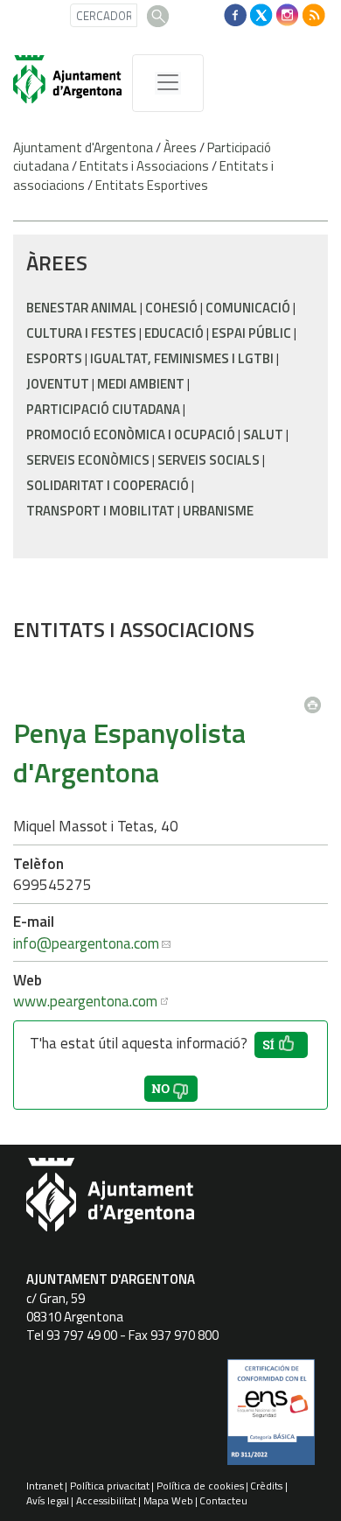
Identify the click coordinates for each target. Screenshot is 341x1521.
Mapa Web (168, 1500)
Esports (54, 358)
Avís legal (47, 1500)
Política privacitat (110, 1485)
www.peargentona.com (85, 1001)
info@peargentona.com (86, 943)
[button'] (281, 1045)
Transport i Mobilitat (100, 511)
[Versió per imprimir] (316, 699)
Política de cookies (200, 1485)
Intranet (44, 1485)
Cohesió (171, 308)
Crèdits (266, 1485)
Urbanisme (218, 511)
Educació (174, 333)
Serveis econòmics (88, 460)
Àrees (180, 147)
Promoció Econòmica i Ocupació (130, 434)
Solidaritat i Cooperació (107, 485)
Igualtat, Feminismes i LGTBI (182, 358)
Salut (263, 434)
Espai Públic (251, 333)
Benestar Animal (81, 308)
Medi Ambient (140, 384)
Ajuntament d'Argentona (83, 147)
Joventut (57, 384)
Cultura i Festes (81, 333)
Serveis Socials (208, 460)
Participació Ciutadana (103, 409)
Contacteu (223, 1500)
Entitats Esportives (151, 185)
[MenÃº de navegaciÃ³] (168, 83)
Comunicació (247, 308)
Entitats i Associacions (144, 166)
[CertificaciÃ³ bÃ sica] (271, 1418)
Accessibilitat (106, 1500)
